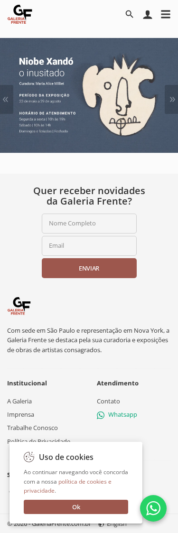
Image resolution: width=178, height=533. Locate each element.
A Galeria (19, 401)
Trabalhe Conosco (32, 428)
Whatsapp (122, 414)
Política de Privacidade (38, 441)
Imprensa (20, 414)
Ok (76, 507)
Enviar (89, 268)
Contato (108, 401)
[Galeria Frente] (19, 305)
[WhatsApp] (153, 508)
